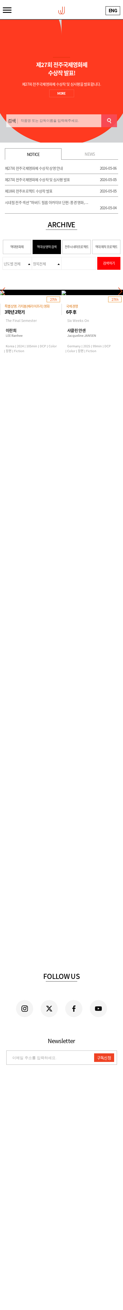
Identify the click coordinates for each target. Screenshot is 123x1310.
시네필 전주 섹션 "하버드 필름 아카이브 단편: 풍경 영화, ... (46, 202)
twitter (49, 1008)
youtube (98, 1008)
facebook (73, 1008)
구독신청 (104, 1057)
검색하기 (109, 263)
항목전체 (39, 263)
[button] (120, 291)
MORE (61, 93)
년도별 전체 (12, 263)
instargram (24, 1008)
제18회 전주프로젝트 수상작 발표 (28, 191)
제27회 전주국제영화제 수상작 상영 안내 (34, 168)
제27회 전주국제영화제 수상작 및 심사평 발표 (37, 179)
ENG (113, 10)
